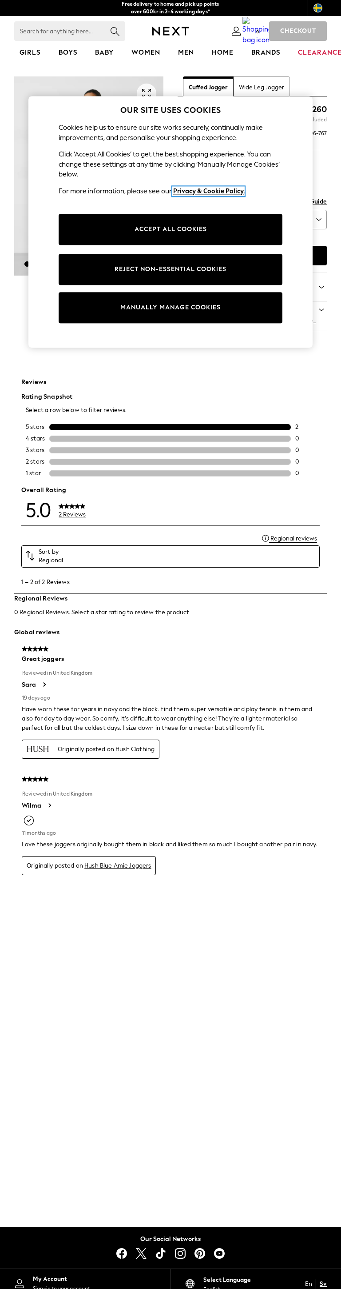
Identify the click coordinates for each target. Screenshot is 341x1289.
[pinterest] (200, 1253)
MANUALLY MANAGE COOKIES (170, 308)
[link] (236, 31)
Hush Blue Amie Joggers (117, 865)
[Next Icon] (170, 31)
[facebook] (121, 1253)
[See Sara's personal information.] (44, 684)
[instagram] (180, 1253)
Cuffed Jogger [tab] (208, 87)
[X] (141, 1253)
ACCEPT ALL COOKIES (171, 229)
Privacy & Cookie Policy (208, 191)
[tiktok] (160, 1253)
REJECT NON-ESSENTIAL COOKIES (170, 269)
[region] (170, 222)
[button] (27, 264)
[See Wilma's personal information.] (49, 805)
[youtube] (219, 1253)
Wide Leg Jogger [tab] (261, 87)
